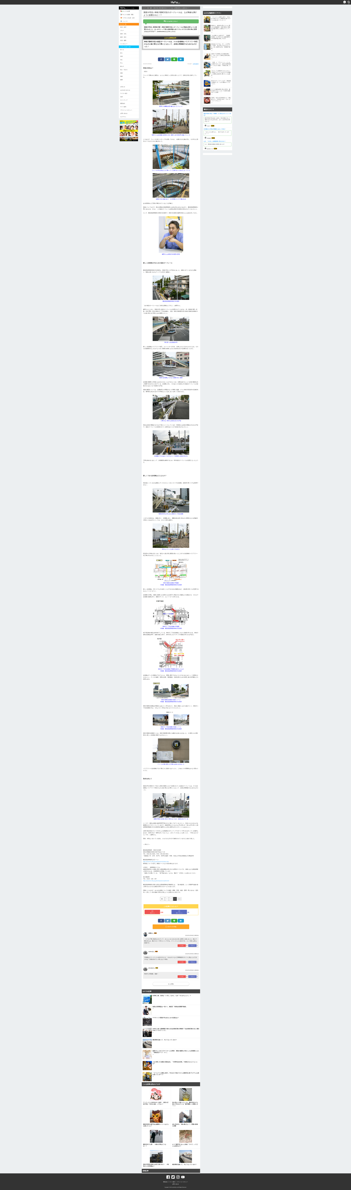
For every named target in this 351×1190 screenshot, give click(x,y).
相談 (121, 76)
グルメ (122, 30)
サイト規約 (123, 106)
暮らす (122, 66)
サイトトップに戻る (130, 8)
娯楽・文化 (123, 33)
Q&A (121, 96)
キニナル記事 (126, 11)
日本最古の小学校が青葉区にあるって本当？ (215, 129)
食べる (122, 49)
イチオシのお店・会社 (129, 18)
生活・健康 (123, 40)
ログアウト (123, 116)
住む (121, 59)
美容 (121, 56)
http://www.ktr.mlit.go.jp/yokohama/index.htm (156, 861)
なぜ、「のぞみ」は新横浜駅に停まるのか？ (215, 141)
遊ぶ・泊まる (123, 69)
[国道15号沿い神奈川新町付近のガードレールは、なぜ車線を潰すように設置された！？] (181, 59)
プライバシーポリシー (126, 110)
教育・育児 (123, 37)
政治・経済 (123, 27)
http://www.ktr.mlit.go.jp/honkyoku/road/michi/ (156, 880)
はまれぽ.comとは (125, 90)
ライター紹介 (123, 93)
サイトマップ (123, 100)
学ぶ (121, 63)
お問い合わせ (123, 113)
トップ (144, 7)
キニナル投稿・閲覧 (128, 14)
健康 (121, 79)
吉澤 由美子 (196, 63)
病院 (121, 73)
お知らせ (122, 86)
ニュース (125, 21)
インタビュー (123, 43)
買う (121, 53)
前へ (162, 899)
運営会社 (122, 103)
